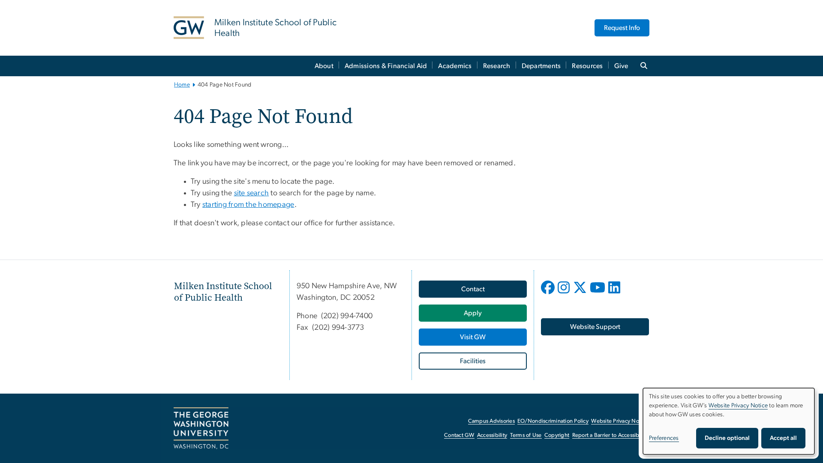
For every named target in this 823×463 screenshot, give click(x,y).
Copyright (556, 435)
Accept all (783, 438)
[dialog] (728, 421)
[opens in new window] (548, 293)
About (324, 66)
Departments (541, 66)
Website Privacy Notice (619, 421)
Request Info (622, 27)
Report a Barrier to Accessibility (610, 435)
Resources (587, 66)
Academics (455, 66)
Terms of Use (526, 435)
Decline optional (727, 438)
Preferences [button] (664, 438)
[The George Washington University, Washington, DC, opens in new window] (201, 428)
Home (182, 85)
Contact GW (459, 435)
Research (497, 66)
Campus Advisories (491, 421)
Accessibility (492, 435)
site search (251, 193)
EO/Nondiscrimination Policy (553, 421)
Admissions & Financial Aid (386, 66)
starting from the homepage (248, 205)
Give (621, 66)
